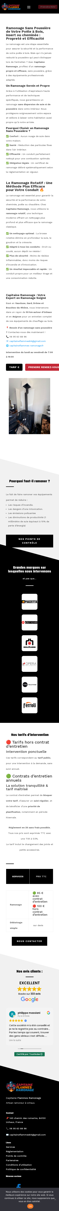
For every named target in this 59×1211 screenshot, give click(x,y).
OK (30, 1206)
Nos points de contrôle (29, 541)
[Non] (55, 1199)
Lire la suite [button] (15, 1040)
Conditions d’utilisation (19, 1165)
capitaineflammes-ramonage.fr (26, 345)
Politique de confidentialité (21, 1169)
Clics (29, 448)
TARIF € (14, 367)
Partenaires (12, 1160)
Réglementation (14, 1151)
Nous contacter (29, 941)
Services (10, 1147)
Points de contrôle (16, 1156)
